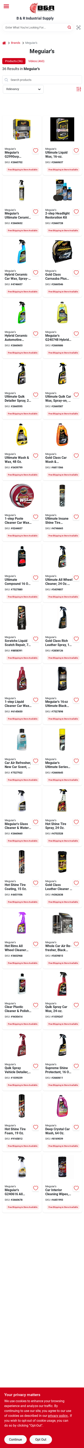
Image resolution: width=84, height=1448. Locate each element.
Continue (15, 1439)
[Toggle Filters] (78, 89)
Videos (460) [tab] (36, 61)
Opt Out (40, 1439)
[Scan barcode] (78, 27)
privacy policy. (58, 1416)
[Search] (70, 27)
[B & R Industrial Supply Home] (42, 8)
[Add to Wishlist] (35, 150)
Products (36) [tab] (14, 61)
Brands (15, 42)
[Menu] (6, 6)
